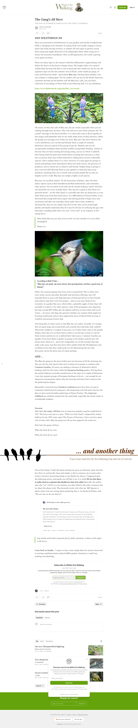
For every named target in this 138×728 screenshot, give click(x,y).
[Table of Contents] (2, 364)
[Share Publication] (115, 7)
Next (97, 604)
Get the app (78, 719)
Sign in (132, 7)
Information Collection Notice (68, 689)
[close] (87, 659)
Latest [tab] (42, 641)
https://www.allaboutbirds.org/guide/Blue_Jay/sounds (57, 88)
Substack (60, 724)
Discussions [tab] (49, 641)
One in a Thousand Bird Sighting (49, 646)
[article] (69, 650)
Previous (42, 604)
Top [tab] (37, 641)
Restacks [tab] (47, 618)
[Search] (111, 7)
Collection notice (82, 715)
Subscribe (122, 7)
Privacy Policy (83, 689)
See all (38, 686)
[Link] (32, 38)
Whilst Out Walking (45, 27)
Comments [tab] (39, 618)
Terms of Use (78, 687)
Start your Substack (64, 719)
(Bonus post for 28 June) (43, 649)
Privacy (69, 715)
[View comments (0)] (43, 33)
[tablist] (43, 618)
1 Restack (46, 591)
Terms (74, 715)
